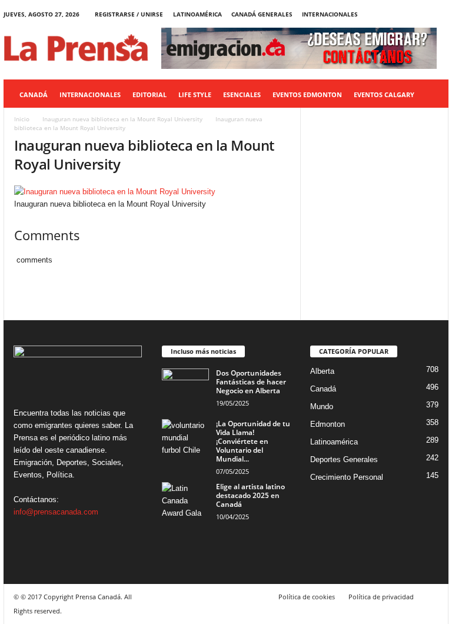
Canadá (33, 94)
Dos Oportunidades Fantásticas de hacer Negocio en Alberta (251, 382)
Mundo (321, 406)
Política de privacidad (381, 596)
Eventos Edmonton (307, 94)
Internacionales (330, 14)
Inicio (21, 119)
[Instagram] (403, 14)
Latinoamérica (197, 14)
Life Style (194, 94)
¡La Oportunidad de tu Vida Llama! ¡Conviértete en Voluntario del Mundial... (253, 441)
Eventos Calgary (384, 94)
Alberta (322, 371)
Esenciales (242, 94)
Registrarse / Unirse (129, 14)
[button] (431, 95)
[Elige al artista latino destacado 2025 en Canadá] (185, 499)
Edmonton (327, 424)
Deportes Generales (344, 459)
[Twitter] (421, 14)
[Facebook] (385, 14)
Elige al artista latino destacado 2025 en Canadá (250, 495)
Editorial (149, 94)
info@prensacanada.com (56, 511)
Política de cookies (306, 596)
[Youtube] (440, 14)
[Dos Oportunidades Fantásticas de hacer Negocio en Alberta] (185, 386)
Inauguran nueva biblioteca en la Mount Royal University (122, 119)
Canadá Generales (262, 14)
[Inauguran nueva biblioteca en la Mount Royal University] (152, 191)
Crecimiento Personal (346, 477)
